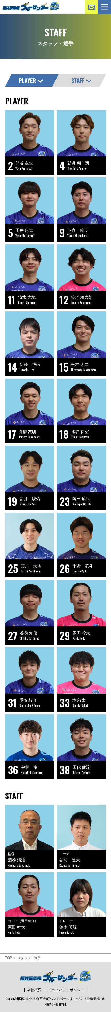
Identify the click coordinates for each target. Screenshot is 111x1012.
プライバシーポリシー (66, 990)
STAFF (77, 80)
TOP (8, 958)
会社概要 (34, 990)
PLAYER (27, 80)
